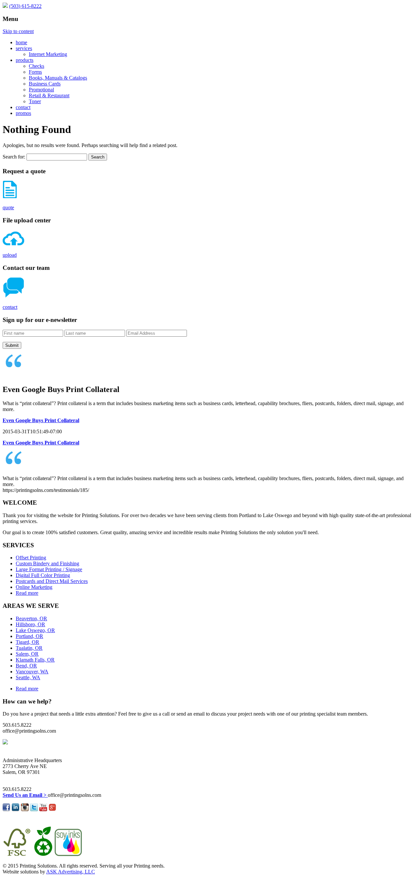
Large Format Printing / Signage (49, 569)
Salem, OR (27, 654)
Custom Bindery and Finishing (47, 563)
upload (10, 255)
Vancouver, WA (32, 671)
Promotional (41, 89)
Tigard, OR (27, 642)
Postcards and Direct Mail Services (52, 581)
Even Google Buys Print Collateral (41, 420)
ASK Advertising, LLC (70, 871)
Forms (35, 72)
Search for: (14, 156)
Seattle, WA (28, 677)
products (24, 60)
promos (23, 113)
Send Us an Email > (25, 795)
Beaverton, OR (31, 618)
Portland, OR (29, 636)
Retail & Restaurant (49, 95)
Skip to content (18, 31)
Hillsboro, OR (30, 624)
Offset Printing (31, 557)
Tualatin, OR (29, 648)
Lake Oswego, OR (35, 630)
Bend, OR (26, 665)
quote (8, 207)
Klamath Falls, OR (35, 660)
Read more (27, 593)
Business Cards (45, 83)
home (21, 42)
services (24, 48)
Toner (35, 101)
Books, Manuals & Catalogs (58, 78)
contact (23, 107)
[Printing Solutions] (5, 6)
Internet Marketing (48, 54)
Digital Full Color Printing (43, 575)
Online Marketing (34, 587)
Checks (36, 66)
